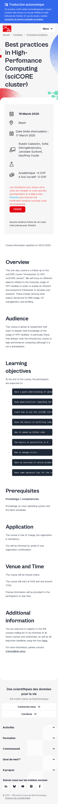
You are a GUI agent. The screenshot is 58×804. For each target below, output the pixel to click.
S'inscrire (14, 197)
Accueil (6, 34)
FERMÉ (18, 209)
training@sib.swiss (15, 651)
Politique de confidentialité (17, 798)
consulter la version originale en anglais (24, 19)
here (44, 640)
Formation (18, 34)
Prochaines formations (37, 34)
